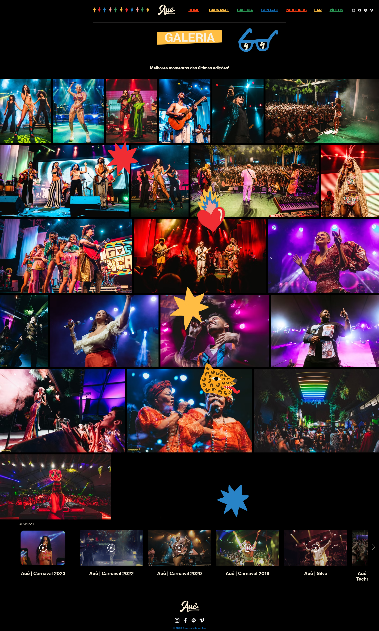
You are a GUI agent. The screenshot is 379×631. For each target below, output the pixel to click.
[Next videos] (373, 547)
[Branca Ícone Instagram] (177, 620)
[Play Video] (43, 548)
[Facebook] (360, 10)
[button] (24, 524)
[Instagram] (354, 10)
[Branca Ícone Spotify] (193, 620)
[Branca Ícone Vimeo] (202, 620)
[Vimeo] (371, 10)
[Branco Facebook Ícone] (185, 620)
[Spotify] (366, 10)
